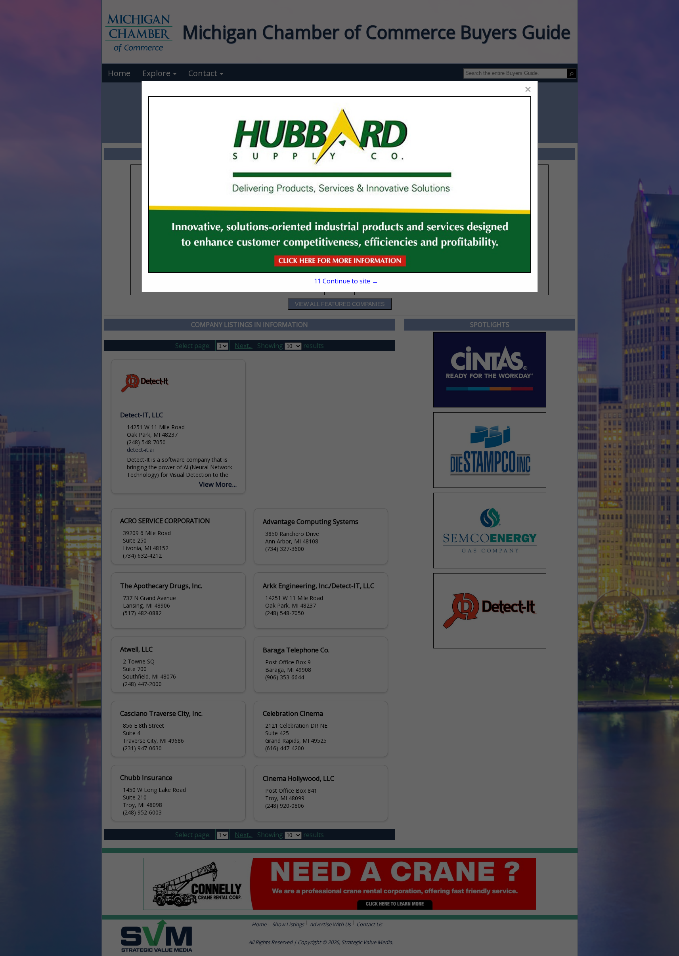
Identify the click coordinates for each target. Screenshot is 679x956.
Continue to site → (346, 281)
